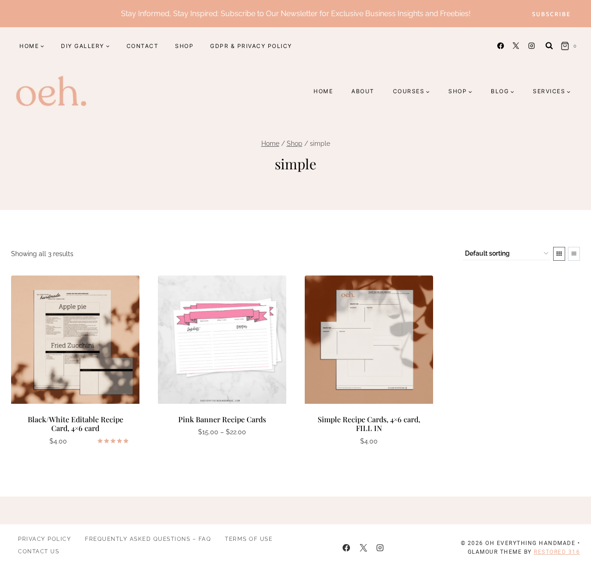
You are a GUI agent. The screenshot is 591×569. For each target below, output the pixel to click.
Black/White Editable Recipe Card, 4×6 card (75, 423)
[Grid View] (559, 254)
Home (323, 91)
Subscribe (551, 14)
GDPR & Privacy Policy (251, 45)
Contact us (38, 551)
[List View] (574, 254)
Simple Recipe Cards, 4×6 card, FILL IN (369, 423)
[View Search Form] (549, 46)
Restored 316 (557, 552)
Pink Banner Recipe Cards (222, 419)
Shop (184, 45)
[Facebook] (500, 46)
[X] (516, 46)
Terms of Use (248, 539)
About (362, 91)
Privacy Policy (44, 539)
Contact (143, 45)
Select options (217, 459)
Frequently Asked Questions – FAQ (148, 539)
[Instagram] (531, 46)
